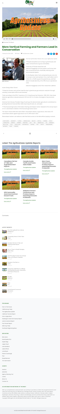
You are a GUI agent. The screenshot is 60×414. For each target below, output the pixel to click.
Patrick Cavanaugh (7, 353)
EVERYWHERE (6, 121)
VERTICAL (39, 121)
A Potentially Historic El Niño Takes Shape (16, 237)
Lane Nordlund (5, 346)
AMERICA (13, 122)
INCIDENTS (5, 126)
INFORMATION (25, 124)
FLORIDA (20, 121)
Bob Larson (5, 81)
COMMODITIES (6, 122)
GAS (46, 122)
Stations (4, 369)
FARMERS (19, 122)
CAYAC (4, 376)
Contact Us (5, 381)
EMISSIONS (51, 122)
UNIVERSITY (13, 121)
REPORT (42, 124)
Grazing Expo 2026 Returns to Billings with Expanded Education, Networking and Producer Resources (16, 270)
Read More (7, 172)
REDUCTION (5, 124)
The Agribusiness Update (27, 53)
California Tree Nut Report (8, 314)
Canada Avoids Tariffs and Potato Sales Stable (29, 163)
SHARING (32, 124)
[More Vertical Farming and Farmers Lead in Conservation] (30, 22)
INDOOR (33, 121)
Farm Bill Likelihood (10, 277)
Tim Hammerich (6, 360)
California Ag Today (7, 309)
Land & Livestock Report (8, 321)
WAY (35, 122)
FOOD (11, 124)
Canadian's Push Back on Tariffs (13, 263)
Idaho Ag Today (6, 326)
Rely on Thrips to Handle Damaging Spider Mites (16, 250)
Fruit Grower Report (7, 323)
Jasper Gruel (5, 344)
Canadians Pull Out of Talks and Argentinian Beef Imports (10, 163)
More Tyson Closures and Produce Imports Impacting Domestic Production (49, 164)
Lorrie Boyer (5, 351)
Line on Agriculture (7, 316)
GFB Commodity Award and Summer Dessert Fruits (11, 194)
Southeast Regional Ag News (9, 328)
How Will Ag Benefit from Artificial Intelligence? (16, 230)
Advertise (4, 372)
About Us (4, 379)
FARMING (45, 121)
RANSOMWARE (49, 124)
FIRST (37, 124)
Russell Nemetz (6, 358)
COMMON (16, 126)
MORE (10, 126)
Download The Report (8, 42)
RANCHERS (25, 122)
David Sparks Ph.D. (6, 339)
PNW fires (9, 283)
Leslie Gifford (5, 349)
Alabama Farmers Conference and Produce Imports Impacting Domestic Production (30, 194)
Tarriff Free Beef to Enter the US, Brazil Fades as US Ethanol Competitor (17, 256)
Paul (3, 356)
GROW (50, 121)
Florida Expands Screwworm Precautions (14, 290)
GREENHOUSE (41, 122)
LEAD (30, 122)
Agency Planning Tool (7, 374)
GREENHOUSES (26, 121)
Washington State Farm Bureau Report (12, 318)
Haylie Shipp (5, 342)
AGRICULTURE (17, 124)
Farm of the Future (7, 307)
